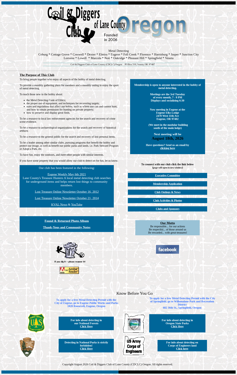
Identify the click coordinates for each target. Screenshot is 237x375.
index (119, 67)
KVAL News (59, 204)
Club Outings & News (167, 192)
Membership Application (167, 183)
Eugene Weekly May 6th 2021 (67, 174)
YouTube (76, 204)
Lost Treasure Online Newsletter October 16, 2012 (67, 191)
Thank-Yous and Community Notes (66, 227)
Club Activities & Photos (167, 200)
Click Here (86, 326)
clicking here (167, 148)
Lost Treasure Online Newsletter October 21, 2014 (67, 198)
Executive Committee (167, 175)
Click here (182, 348)
